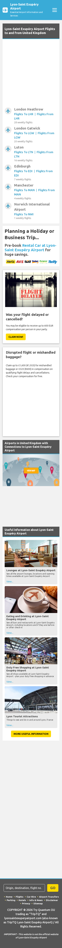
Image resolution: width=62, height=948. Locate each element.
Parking (11, 900)
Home (9, 897)
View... (9, 581)
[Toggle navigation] (54, 10)
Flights (19, 897)
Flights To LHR (23, 114)
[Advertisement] (31, 74)
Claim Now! (15, 337)
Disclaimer (52, 900)
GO (52, 888)
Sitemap (38, 903)
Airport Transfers (49, 897)
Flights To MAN (24, 190)
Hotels (22, 900)
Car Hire (31, 897)
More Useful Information (31, 733)
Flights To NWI (24, 214)
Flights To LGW (24, 133)
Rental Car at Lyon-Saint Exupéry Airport (30, 247)
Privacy (26, 903)
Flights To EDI (23, 171)
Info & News (36, 900)
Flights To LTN (23, 152)
